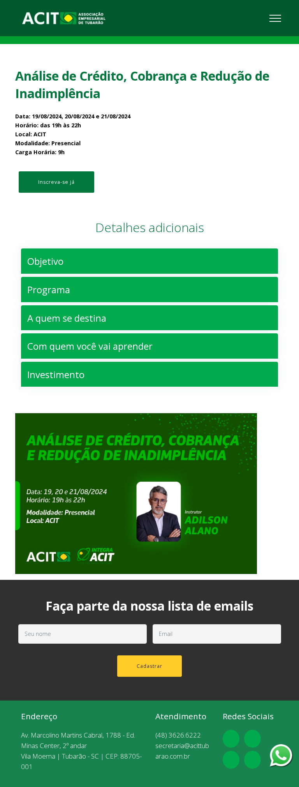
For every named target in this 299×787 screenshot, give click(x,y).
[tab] (149, 261)
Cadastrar (149, 666)
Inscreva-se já (56, 182)
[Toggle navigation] (275, 17)
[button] (149, 261)
